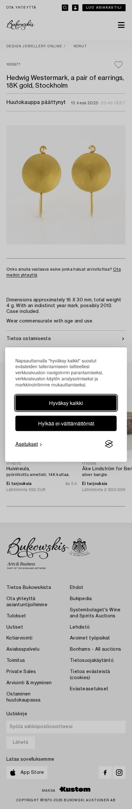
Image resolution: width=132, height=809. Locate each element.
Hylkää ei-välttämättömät (66, 423)
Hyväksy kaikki (66, 403)
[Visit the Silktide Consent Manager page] (109, 444)
